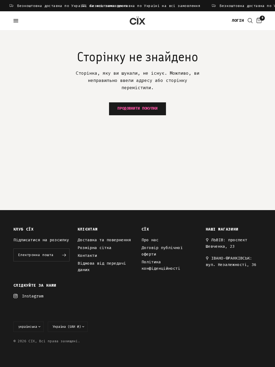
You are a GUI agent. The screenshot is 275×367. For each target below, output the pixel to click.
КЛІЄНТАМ (88, 229)
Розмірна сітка (94, 247)
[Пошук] (250, 20)
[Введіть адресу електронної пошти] (64, 255)
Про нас (150, 240)
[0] (258, 20)
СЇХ (145, 229)
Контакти (87, 255)
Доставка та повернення (104, 240)
